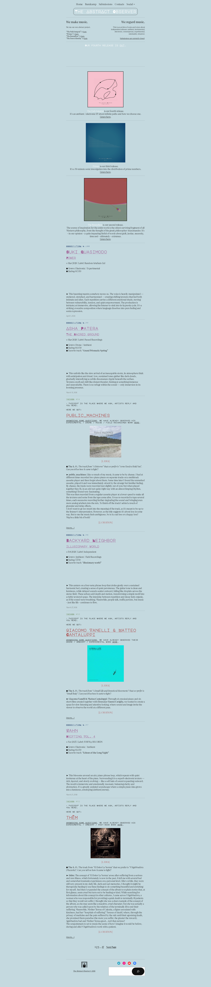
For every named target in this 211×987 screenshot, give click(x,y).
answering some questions (81, 420)
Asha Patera (82, 328)
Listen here (105, 116)
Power (71, 257)
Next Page (111, 947)
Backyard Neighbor (91, 540)
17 (103, 947)
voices (70, 399)
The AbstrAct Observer (105, 11)
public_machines (88, 415)
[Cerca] (138, 971)
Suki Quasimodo (86, 252)
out (122, 45)
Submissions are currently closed (132, 38)
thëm (72, 817)
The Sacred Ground (82, 334)
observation (73, 246)
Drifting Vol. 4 (80, 736)
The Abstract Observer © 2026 (84, 971)
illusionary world (82, 546)
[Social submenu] (134, 4)
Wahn (72, 730)
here (84, 31)
